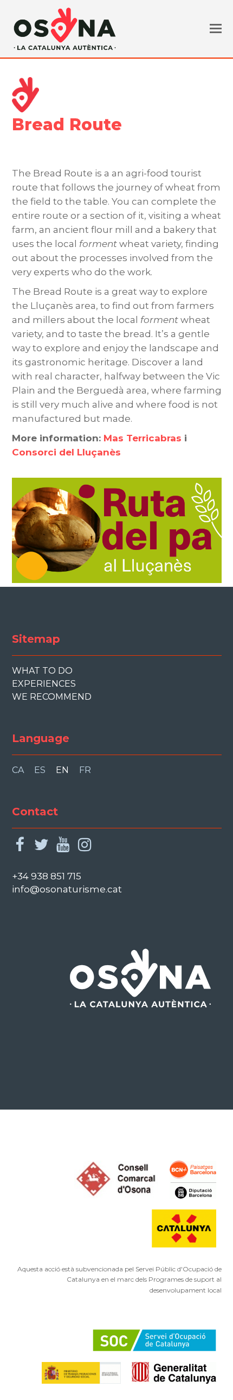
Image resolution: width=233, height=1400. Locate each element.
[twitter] (41, 845)
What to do (42, 671)
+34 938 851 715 (46, 876)
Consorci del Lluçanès (66, 452)
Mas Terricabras (142, 438)
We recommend (52, 697)
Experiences (44, 684)
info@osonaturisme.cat (67, 889)
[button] (216, 29)
